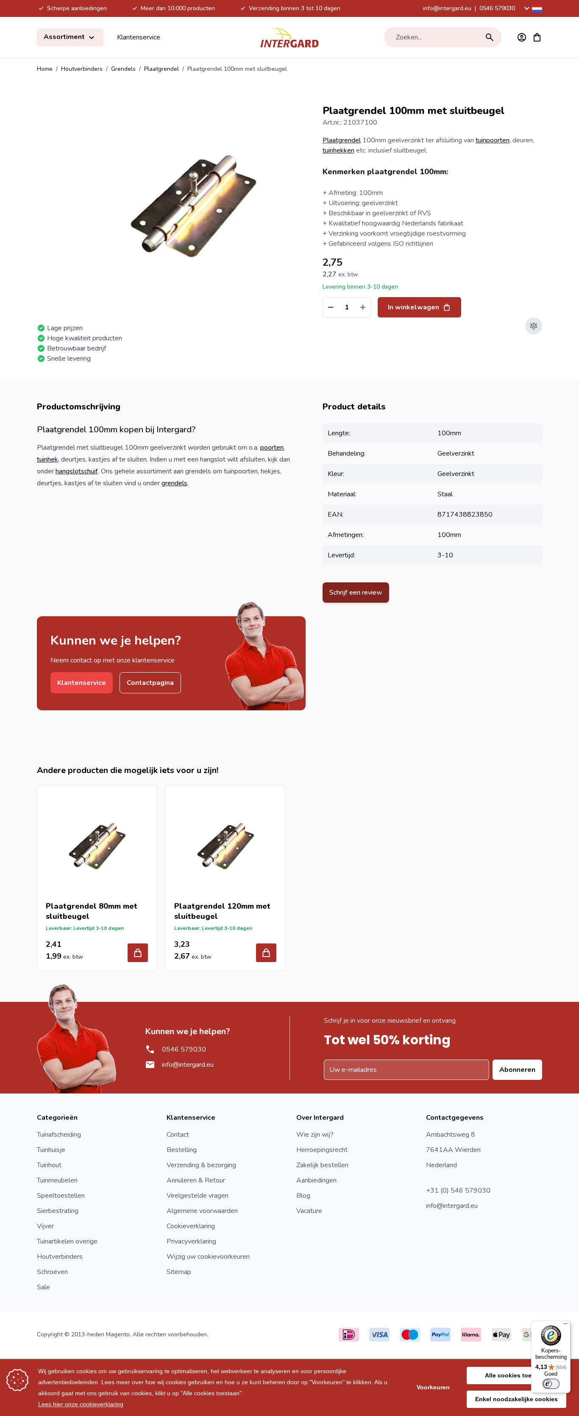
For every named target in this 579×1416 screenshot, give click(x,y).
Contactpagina (150, 682)
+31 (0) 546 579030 (458, 1190)
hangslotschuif (77, 471)
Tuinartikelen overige (67, 1241)
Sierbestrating (57, 1211)
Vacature (309, 1211)
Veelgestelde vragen (197, 1195)
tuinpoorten (492, 140)
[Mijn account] (522, 37)
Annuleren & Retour (196, 1180)
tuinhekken (338, 150)
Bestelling (182, 1149)
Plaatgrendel (161, 69)
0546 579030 (497, 8)
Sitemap (179, 1272)
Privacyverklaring (191, 1241)
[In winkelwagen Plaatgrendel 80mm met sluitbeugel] (138, 952)
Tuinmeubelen (57, 1180)
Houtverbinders (82, 69)
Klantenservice (138, 37)
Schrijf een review (355, 592)
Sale (43, 1287)
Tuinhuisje (51, 1149)
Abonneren (517, 1069)
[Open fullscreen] (193, 203)
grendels (174, 483)
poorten (272, 447)
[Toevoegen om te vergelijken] (533, 325)
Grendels (123, 69)
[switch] (551, 1384)
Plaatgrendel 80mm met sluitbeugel (91, 911)
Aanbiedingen (316, 1180)
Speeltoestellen (61, 1195)
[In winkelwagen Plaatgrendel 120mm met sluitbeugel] (266, 952)
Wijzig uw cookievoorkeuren (208, 1256)
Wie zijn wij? (315, 1134)
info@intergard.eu (447, 8)
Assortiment (65, 37)
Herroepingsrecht (322, 1149)
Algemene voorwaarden (202, 1211)
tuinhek (47, 459)
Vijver (45, 1226)
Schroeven (52, 1272)
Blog (303, 1195)
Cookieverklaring (191, 1226)
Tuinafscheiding (59, 1134)
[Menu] (565, 1326)
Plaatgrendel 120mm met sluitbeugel (222, 911)
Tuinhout (49, 1165)
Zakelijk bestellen (322, 1165)
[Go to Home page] (289, 37)
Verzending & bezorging (201, 1165)
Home (45, 69)
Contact (178, 1134)
